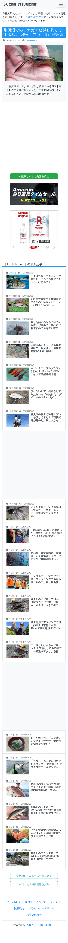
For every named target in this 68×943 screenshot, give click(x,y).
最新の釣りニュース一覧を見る (34, 875)
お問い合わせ (34, 914)
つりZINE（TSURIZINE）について (26, 902)
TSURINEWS (31, 40)
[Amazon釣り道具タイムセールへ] (34, 194)
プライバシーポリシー (41, 908)
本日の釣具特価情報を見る (34, 884)
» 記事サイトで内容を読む (34, 176)
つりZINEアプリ (34, 17)
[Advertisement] (34, 139)
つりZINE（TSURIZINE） (40, 925)
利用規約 (19, 908)
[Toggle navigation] (61, 4)
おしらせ (56, 902)
